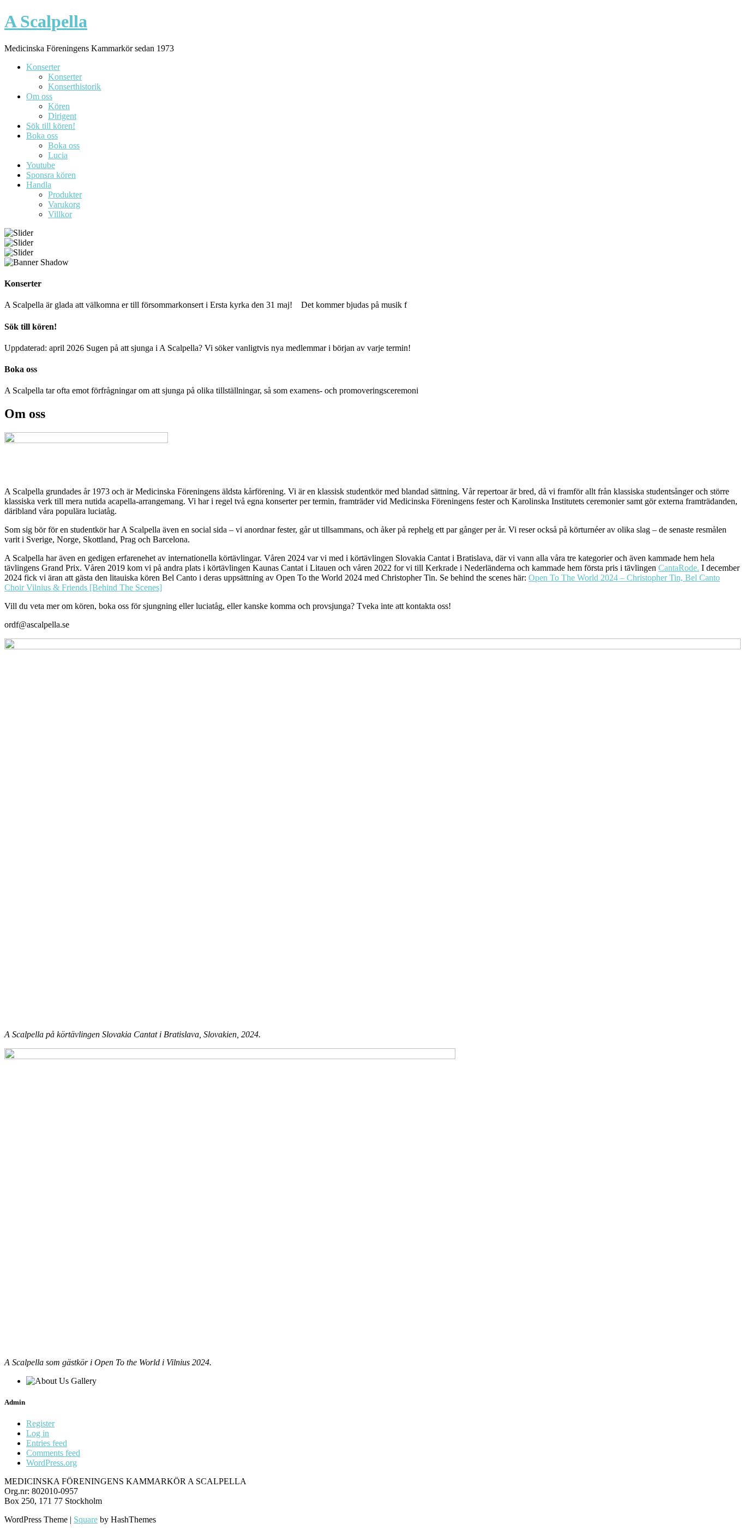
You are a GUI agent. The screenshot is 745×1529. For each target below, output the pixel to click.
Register (40, 1423)
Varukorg (64, 204)
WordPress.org (51, 1462)
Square (86, 1519)
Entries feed (46, 1443)
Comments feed (53, 1453)
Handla (38, 184)
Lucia (58, 155)
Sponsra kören (51, 175)
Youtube (40, 165)
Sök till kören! (50, 125)
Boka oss (42, 135)
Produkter (65, 194)
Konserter (43, 66)
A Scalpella (45, 21)
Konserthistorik (74, 86)
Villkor (60, 214)
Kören (59, 106)
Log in (37, 1433)
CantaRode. (678, 567)
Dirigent (62, 116)
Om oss (39, 96)
